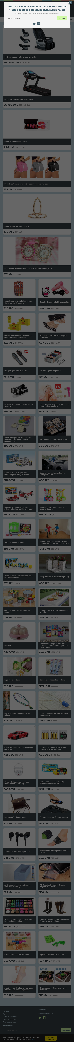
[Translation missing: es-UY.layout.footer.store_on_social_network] (34, 24)
